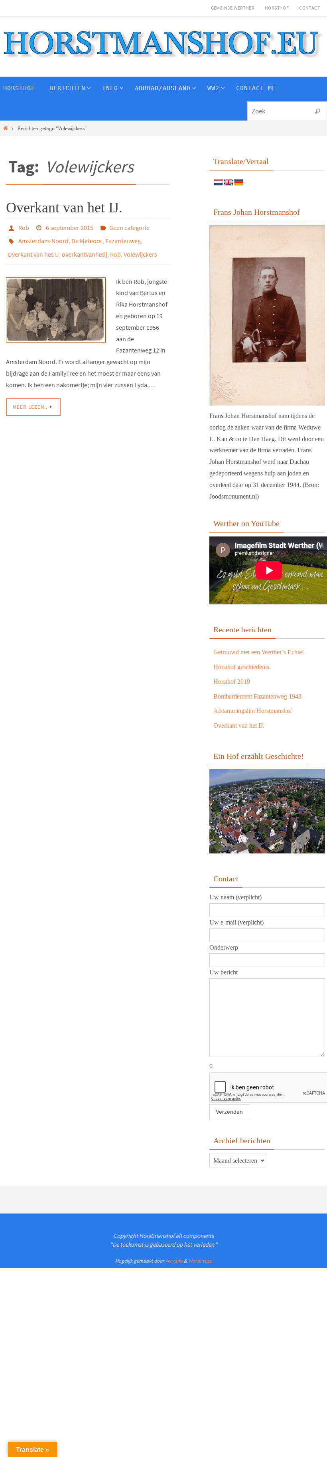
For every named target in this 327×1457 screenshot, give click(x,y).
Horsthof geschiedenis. (242, 666)
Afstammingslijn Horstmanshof (252, 710)
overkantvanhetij (84, 249)
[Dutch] (218, 182)
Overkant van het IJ (33, 249)
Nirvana (174, 1260)
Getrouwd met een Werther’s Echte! (258, 652)
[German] (239, 182)
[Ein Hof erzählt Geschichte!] (267, 851)
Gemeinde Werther (232, 8)
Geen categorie (129, 227)
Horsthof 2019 (231, 681)
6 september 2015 (69, 227)
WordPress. (200, 1260)
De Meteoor (86, 238)
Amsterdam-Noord (43, 238)
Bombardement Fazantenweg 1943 (257, 696)
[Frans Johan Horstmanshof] (267, 315)
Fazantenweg (123, 238)
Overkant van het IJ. (64, 208)
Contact (309, 8)
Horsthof (277, 8)
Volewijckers (140, 249)
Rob (23, 227)
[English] (228, 182)
